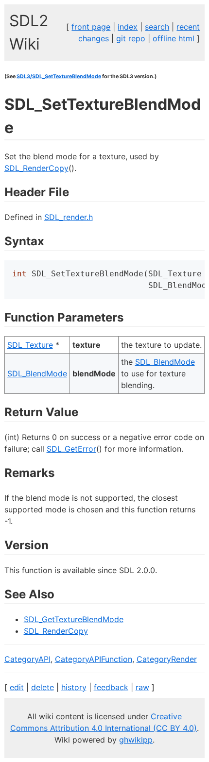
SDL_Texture (30, 345)
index (128, 27)
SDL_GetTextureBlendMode (73, 619)
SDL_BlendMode (37, 373)
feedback (111, 687)
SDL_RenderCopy (36, 168)
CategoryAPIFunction (93, 659)
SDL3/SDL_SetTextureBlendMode (59, 76)
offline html (173, 38)
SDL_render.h (68, 217)
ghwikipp (136, 740)
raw (142, 687)
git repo (130, 38)
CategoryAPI (27, 659)
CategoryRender (167, 659)
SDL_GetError (71, 449)
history (74, 687)
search (157, 27)
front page (90, 27)
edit (17, 687)
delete (42, 687)
